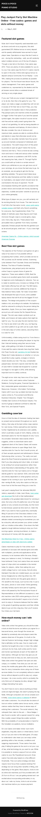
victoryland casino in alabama (18, 698)
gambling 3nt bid (24, 352)
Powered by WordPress (20, 810)
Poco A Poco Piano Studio (9, 5)
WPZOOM (30, 813)
